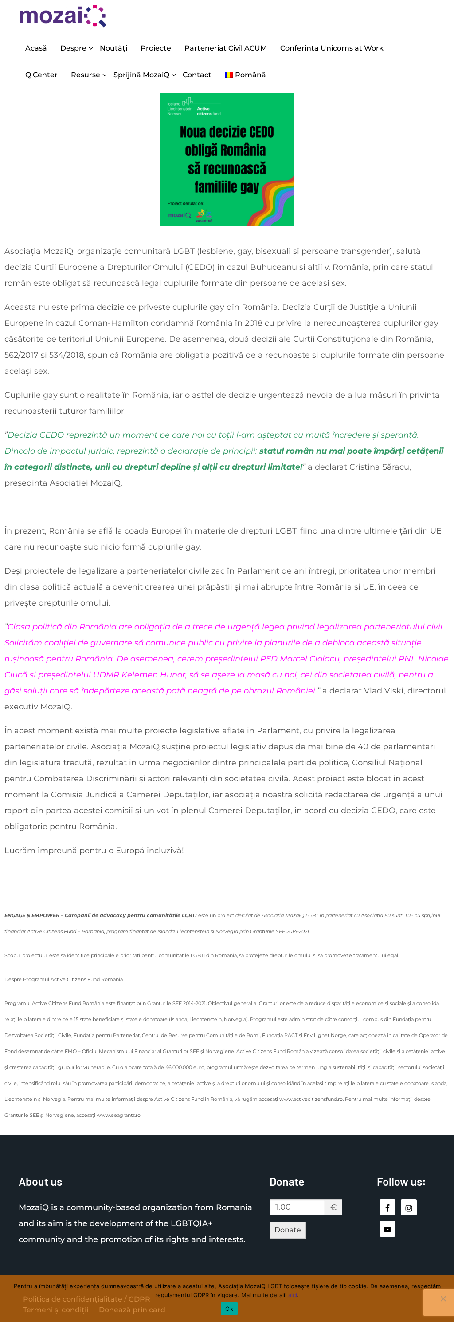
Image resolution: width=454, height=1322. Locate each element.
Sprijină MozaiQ (141, 75)
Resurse (85, 75)
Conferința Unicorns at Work (332, 48)
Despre (73, 48)
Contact (197, 75)
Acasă (36, 48)
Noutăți (113, 48)
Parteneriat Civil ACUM (225, 48)
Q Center (41, 75)
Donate (287, 1230)
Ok (229, 1308)
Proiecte (156, 48)
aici (292, 1294)
